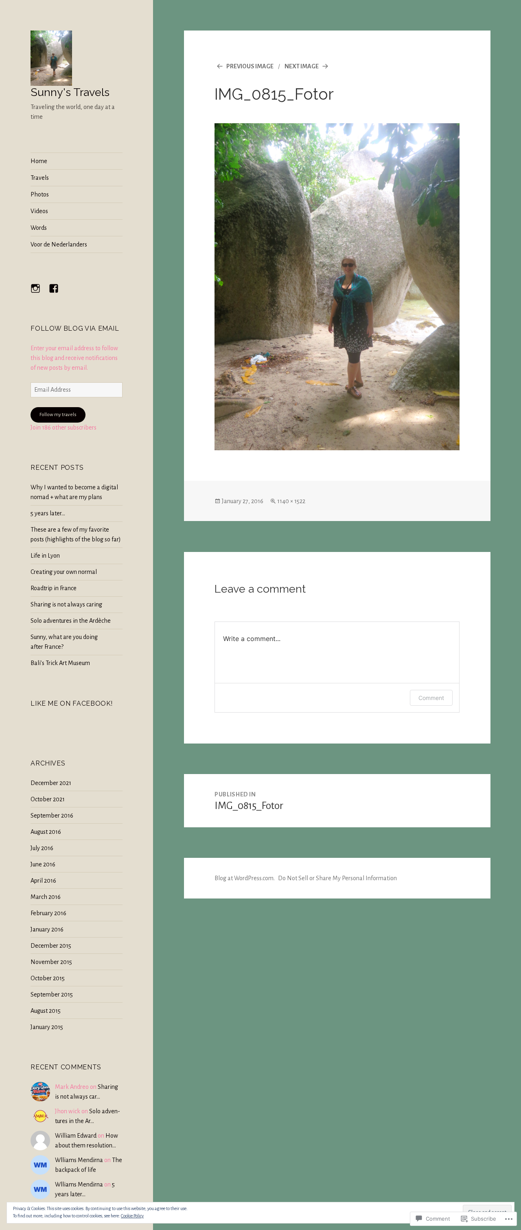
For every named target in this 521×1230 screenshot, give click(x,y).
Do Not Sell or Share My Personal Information (337, 878)
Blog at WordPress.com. (245, 878)
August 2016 (46, 832)
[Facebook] (58, 293)
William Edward (75, 1135)
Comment (431, 697)
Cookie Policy (132, 1215)
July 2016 (42, 848)
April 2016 (43, 880)
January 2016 (47, 929)
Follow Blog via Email (75, 328)
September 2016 (52, 815)
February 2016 (48, 913)
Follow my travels (58, 414)
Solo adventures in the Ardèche (71, 620)
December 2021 (51, 783)
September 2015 (52, 994)
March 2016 (46, 897)
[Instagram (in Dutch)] (40, 293)
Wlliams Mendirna (79, 1160)
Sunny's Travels (70, 92)
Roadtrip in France (54, 588)
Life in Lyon (45, 555)
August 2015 (46, 1011)
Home (39, 161)
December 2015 (51, 945)
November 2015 (51, 962)
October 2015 (48, 978)
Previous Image (250, 66)
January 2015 (47, 1027)
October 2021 (48, 799)
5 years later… (48, 513)
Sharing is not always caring (66, 604)
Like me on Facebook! (72, 703)
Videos (39, 211)
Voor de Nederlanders (59, 244)
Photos (40, 194)
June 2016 (43, 864)
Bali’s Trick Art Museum (60, 663)
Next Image (302, 66)
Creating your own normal (64, 572)
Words (39, 228)
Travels (40, 177)
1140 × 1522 (291, 501)
